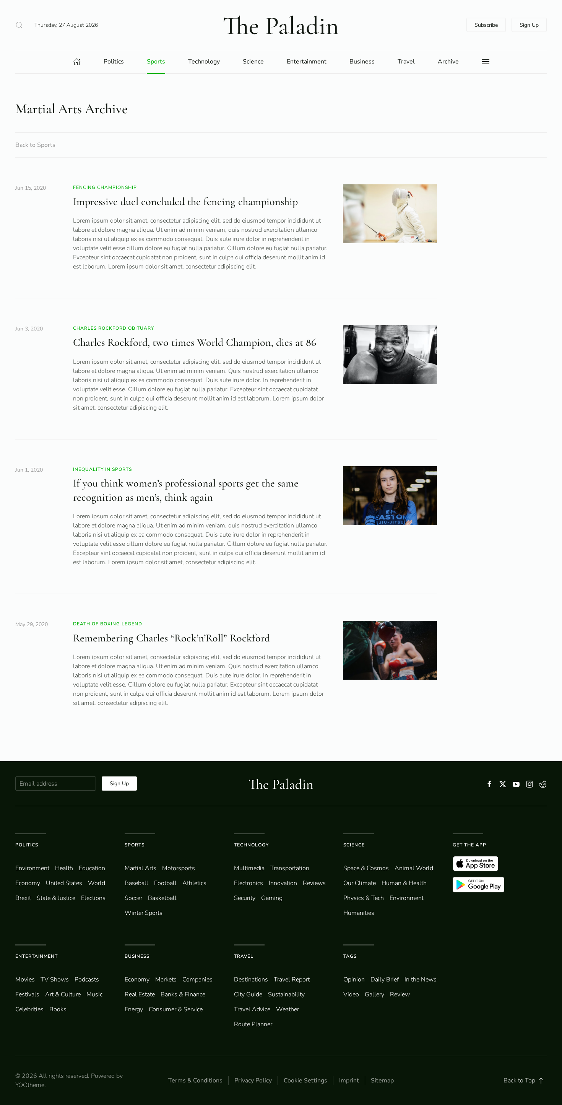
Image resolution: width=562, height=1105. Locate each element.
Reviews (314, 883)
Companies (197, 979)
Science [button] (253, 61)
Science (354, 845)
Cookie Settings (305, 1080)
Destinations (251, 979)
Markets (166, 979)
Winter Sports (143, 913)
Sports (135, 845)
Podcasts (87, 979)
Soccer (133, 898)
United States (64, 883)
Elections (93, 898)
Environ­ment (32, 868)
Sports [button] (156, 61)
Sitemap (382, 1080)
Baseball (136, 883)
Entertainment (36, 956)
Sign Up (529, 25)
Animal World (414, 868)
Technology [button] (204, 61)
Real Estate (140, 994)
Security (244, 898)
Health (64, 868)
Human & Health (404, 883)
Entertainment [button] (306, 61)
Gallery (374, 994)
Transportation (289, 868)
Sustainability (286, 994)
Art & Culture (63, 994)
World (96, 883)
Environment (407, 898)
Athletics (194, 883)
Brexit (23, 898)
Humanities (358, 913)
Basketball (162, 898)
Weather (287, 1009)
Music (94, 994)
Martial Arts (140, 868)
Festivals (27, 994)
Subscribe (486, 25)
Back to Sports (35, 145)
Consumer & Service (176, 1009)
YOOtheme (29, 1085)
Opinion (354, 979)
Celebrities (29, 1009)
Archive (448, 61)
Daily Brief (384, 979)
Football (165, 883)
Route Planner (253, 1024)
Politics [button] (114, 61)
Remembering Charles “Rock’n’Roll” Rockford (171, 637)
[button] (19, 25)
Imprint (349, 1080)
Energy (134, 1009)
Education (92, 868)
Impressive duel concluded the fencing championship (185, 201)
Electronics (248, 883)
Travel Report (292, 979)
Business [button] (362, 61)
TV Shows (55, 979)
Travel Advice (252, 1009)
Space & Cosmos (366, 868)
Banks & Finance (183, 994)
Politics (26, 845)
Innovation (283, 883)
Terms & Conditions (195, 1080)
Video (351, 994)
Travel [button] (406, 61)
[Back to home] (281, 24)
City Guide (248, 994)
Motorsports (178, 868)
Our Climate (359, 883)
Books (58, 1009)
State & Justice (56, 898)
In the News (420, 979)
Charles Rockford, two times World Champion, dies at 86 (194, 342)
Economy (27, 883)
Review (400, 994)
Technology (251, 845)
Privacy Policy (253, 1080)
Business (137, 956)
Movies (25, 979)
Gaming (272, 898)
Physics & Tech (363, 898)
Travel (243, 956)
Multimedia (249, 868)
